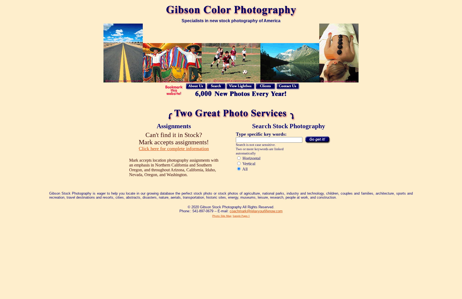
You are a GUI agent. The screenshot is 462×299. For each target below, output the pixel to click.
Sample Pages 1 (241, 215)
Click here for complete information (174, 148)
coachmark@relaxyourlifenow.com (256, 211)
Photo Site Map (222, 215)
